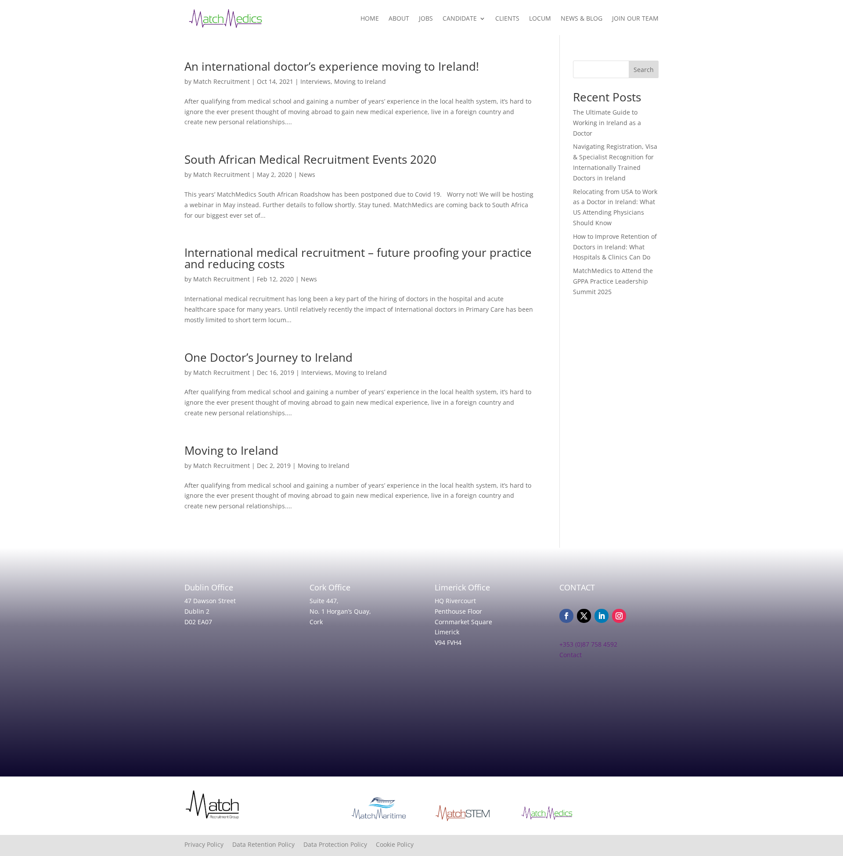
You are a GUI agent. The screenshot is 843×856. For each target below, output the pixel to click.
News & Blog (581, 18)
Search (644, 69)
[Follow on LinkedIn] (601, 616)
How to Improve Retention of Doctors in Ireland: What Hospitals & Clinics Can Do (615, 247)
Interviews (315, 81)
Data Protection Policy (339, 844)
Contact (570, 655)
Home (369, 18)
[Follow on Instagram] (619, 616)
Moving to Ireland (360, 81)
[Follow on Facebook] (566, 616)
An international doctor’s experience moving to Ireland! (331, 66)
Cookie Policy (395, 844)
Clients (507, 18)
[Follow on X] (584, 616)
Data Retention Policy (267, 844)
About (399, 18)
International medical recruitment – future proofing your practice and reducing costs (358, 258)
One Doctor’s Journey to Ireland (268, 357)
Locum (540, 18)
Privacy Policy (208, 844)
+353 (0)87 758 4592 (588, 644)
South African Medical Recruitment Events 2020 (310, 159)
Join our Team (635, 18)
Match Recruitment (221, 81)
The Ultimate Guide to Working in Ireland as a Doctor (607, 122)
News (307, 174)
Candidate (460, 18)
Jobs (426, 18)
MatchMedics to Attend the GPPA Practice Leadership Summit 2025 (613, 281)
